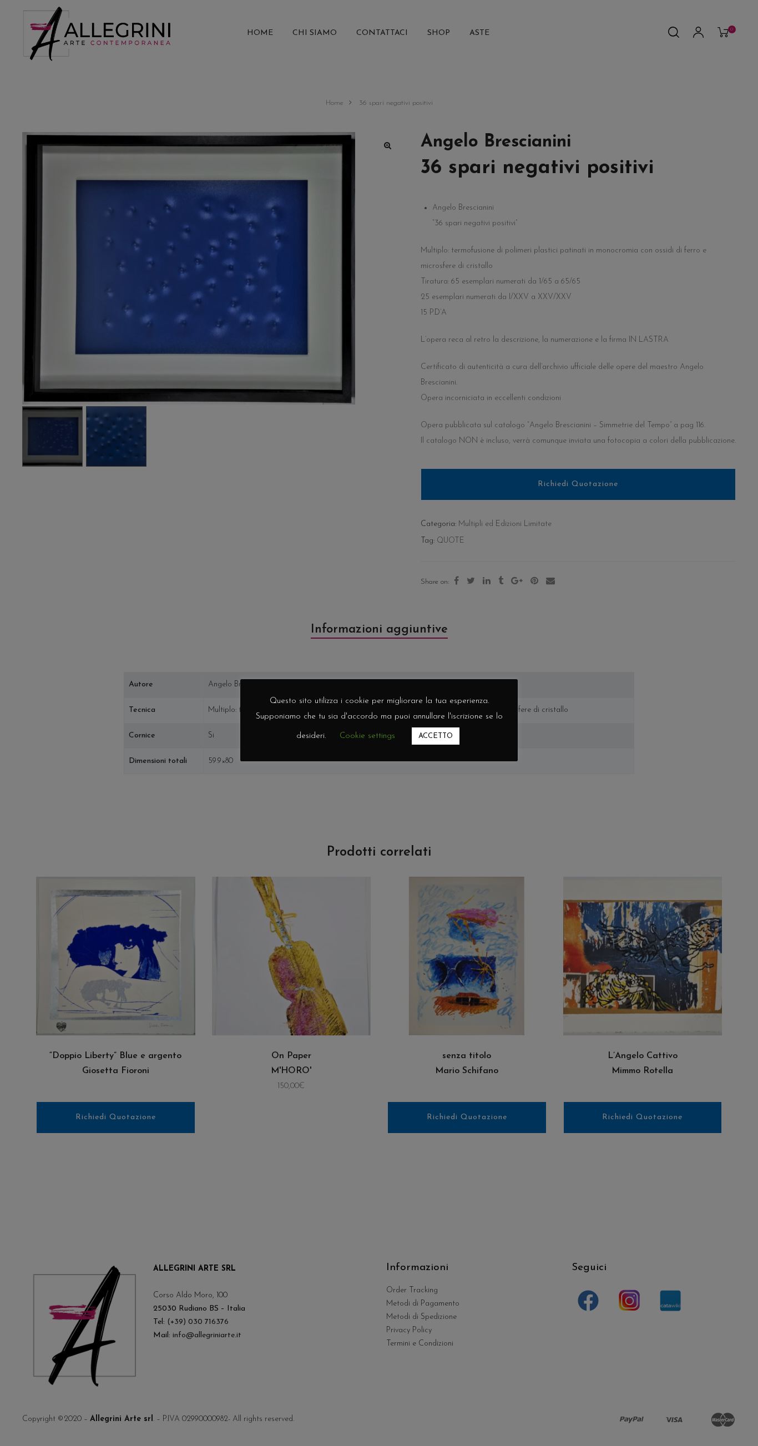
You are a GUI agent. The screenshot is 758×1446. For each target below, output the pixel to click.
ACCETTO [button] (435, 736)
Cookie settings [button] (367, 736)
